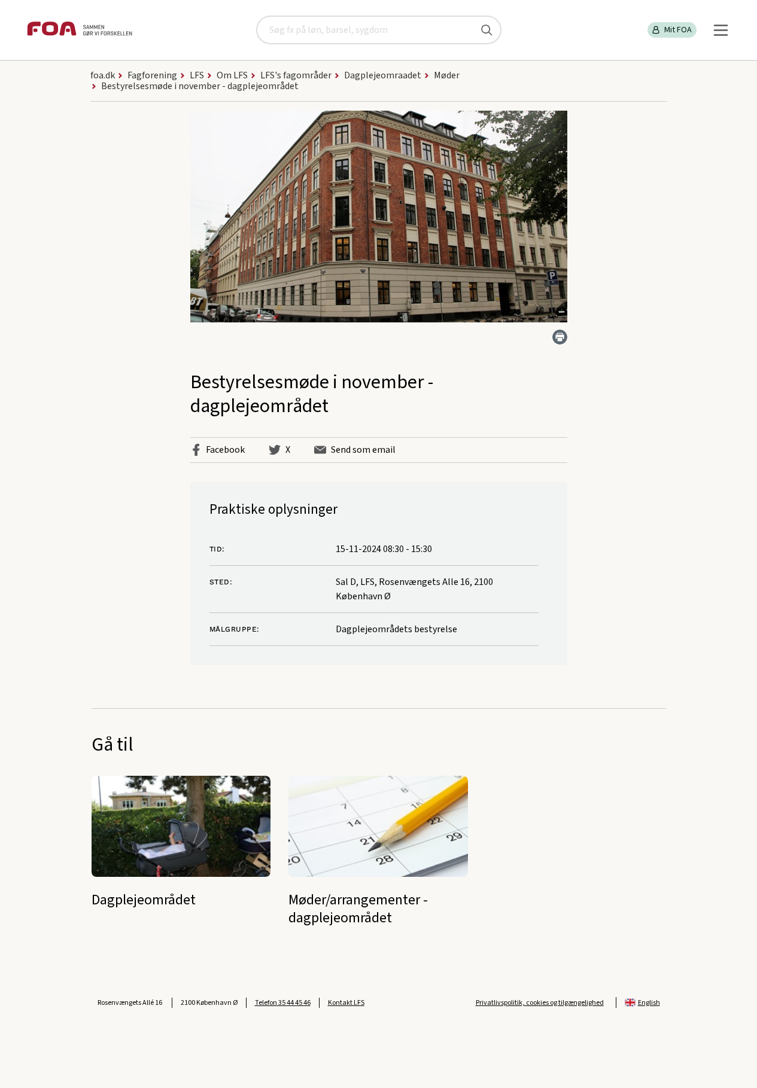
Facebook (225, 449)
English (649, 1003)
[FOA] (79, 30)
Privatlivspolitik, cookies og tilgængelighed (540, 1003)
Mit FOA (678, 30)
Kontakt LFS (346, 1003)
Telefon (283, 1003)
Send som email (363, 449)
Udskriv (559, 337)
